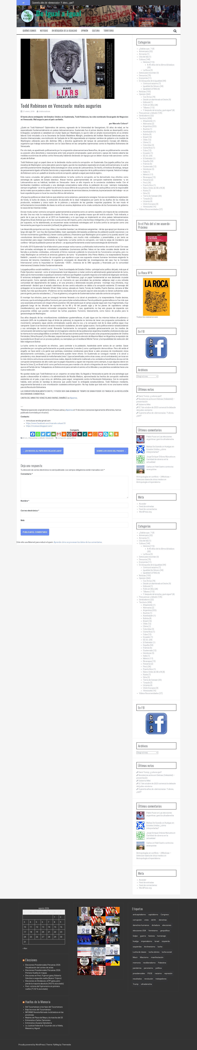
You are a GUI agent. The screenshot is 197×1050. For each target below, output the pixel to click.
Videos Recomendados (149, 209)
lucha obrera (154, 952)
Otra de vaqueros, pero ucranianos (113, 964)
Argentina (147, 126)
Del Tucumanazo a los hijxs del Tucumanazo (44, 1007)
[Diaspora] (79, 434)
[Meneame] (95, 434)
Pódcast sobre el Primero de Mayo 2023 (84, 965)
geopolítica (71, 438)
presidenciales (139, 973)
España (146, 161)
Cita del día (143, 57)
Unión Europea (149, 204)
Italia (145, 172)
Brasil (145, 137)
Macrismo (144, 957)
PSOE (150, 973)
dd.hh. (153, 920)
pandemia (137, 968)
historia (151, 936)
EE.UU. (25, 438)
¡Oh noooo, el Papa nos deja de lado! (42, 451)
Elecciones (31, 959)
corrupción (62, 438)
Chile (145, 140)
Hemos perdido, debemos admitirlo (84, 943)
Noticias (44, 30)
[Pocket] (100, 434)
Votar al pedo (112, 952)
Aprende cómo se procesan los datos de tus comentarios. (78, 542)
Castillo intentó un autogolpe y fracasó (84, 973)
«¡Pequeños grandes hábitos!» (114, 942)
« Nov (25, 948)
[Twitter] (43, 434)
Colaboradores (44, 111)
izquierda (166, 941)
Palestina (162, 963)
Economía (143, 78)
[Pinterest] (74, 434)
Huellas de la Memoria (37, 1001)
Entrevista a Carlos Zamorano (38, 1020)
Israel (157, 941)
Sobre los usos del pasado (111, 451)
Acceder (142, 504)
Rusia (145, 191)
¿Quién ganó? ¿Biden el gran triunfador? (99, 974)
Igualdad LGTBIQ (150, 89)
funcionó (54, 269)
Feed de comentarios (148, 509)
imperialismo (146, 941)
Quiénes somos (29, 30)
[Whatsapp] (38, 434)
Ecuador (146, 153)
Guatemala (148, 166)
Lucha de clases (139, 952)
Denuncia (143, 75)
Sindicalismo (144, 116)
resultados (137, 979)
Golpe (135, 936)
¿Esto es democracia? (100, 952)
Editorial (146, 102)
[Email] (53, 434)
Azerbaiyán (148, 132)
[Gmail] (58, 434)
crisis (146, 920)
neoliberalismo (149, 963)
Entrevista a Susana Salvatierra (38, 1023)
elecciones (166, 925)
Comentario (27, 474)
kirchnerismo (149, 947)
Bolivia (146, 134)
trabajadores (161, 979)
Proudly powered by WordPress (31, 1045)
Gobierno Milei (144, 404)
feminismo (153, 931)
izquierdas (137, 947)
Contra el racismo (150, 83)
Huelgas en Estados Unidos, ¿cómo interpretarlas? (160, 449)
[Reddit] (90, 434)
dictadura (156, 925)
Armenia (142, 54)
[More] (116, 434)
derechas (163, 920)
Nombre (25, 501)
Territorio (109, 30)
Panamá (146, 180)
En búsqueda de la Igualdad (64, 30)
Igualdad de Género (151, 86)
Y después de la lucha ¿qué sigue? (157, 110)
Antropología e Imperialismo (148, 482)
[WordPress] (69, 434)
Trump (135, 984)
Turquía (146, 199)
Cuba (145, 150)
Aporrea (73, 398)
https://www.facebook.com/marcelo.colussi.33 (46, 423)
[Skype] (105, 434)
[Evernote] (111, 434)
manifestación (157, 957)
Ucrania (146, 201)
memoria (137, 963)
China (145, 142)
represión (168, 973)
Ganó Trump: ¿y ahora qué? (150, 396)
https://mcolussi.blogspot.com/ (39, 426)
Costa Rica (147, 148)
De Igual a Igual (58, 13)
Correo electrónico (30, 511)
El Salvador (148, 158)
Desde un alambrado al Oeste (155, 100)
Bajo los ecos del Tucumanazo (38, 1010)
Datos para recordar (147, 73)
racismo (158, 973)
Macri (135, 957)
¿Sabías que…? (145, 49)
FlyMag (56, 1045)
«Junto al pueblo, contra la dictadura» (99, 964)
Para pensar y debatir (37, 438)
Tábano (146, 108)
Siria (145, 193)
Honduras (147, 169)
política (159, 968)
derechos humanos (141, 925)
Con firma (147, 97)
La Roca (146, 70)
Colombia (147, 145)
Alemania (147, 124)
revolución (148, 979)
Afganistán (148, 121)
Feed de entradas (146, 506)
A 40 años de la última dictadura (160, 65)
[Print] (64, 434)
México (146, 174)
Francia (146, 164)
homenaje (161, 936)
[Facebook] (32, 434)
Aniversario (144, 51)
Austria (146, 129)
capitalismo (153, 914)
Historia (146, 62)
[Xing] (85, 434)
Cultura (96, 30)
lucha (160, 947)
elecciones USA (139, 931)
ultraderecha (146, 984)
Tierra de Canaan (150, 196)
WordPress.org (145, 512)
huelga (136, 941)
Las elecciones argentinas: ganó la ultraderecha (86, 934)
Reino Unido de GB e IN (152, 188)
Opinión (84, 30)
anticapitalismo (139, 914)
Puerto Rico (148, 185)
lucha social (167, 952)
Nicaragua (147, 177)
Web (22, 520)
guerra (143, 936)
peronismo (148, 968)
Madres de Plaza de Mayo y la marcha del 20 (44, 1018)
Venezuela (49, 438)
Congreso (165, 914)
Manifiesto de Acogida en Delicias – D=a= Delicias (54, 2)
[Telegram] (48, 434)
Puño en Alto (148, 105)
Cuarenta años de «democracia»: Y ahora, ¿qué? (101, 925)
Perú (145, 182)
